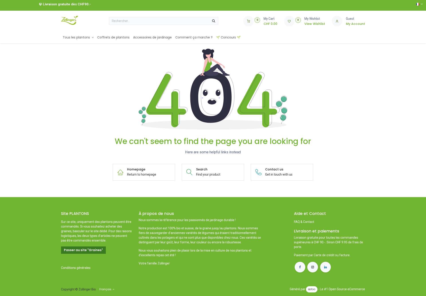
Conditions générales (76, 268)
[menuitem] (78, 37)
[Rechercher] (213, 21)
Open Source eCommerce (347, 289)
